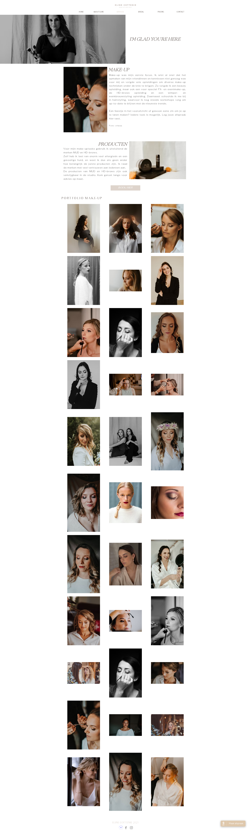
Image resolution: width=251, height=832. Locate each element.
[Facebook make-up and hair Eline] (126, 828)
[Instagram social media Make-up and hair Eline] (131, 828)
